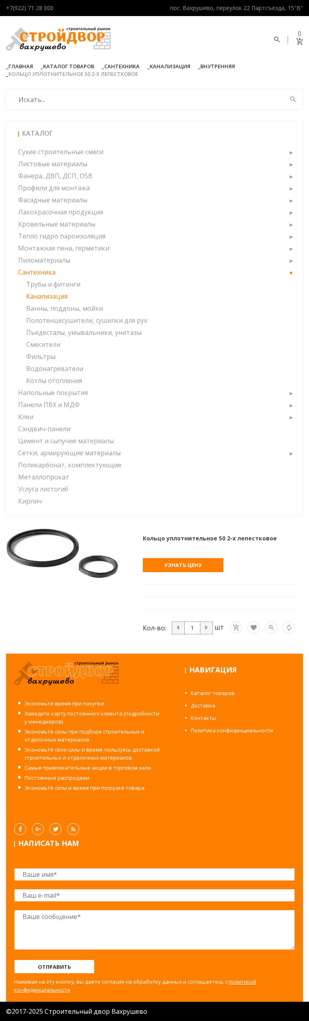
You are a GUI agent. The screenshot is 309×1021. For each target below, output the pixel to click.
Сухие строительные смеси (60, 151)
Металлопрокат (43, 477)
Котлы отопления (54, 380)
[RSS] (73, 829)
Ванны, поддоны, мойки (64, 308)
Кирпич (30, 501)
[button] (291, 152)
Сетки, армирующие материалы (69, 452)
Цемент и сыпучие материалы (66, 440)
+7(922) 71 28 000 (30, 8)
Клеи (25, 416)
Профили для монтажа (54, 187)
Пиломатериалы (44, 260)
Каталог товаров (68, 66)
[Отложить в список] (253, 628)
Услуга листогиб (43, 489)
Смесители (43, 344)
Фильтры (41, 356)
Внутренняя (217, 66)
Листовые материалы (52, 163)
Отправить (54, 966)
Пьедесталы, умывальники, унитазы (84, 332)
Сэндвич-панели (44, 428)
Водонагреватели (54, 368)
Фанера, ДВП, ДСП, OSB (55, 175)
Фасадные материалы (52, 200)
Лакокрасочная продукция (60, 212)
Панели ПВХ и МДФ (49, 404)
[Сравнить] (289, 628)
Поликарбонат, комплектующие (70, 465)
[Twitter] (55, 829)
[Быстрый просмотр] (271, 628)
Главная (20, 66)
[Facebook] (20, 829)
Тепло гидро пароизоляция (61, 236)
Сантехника (122, 66)
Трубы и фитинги (53, 284)
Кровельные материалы (56, 224)
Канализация (170, 66)
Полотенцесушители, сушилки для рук (87, 320)
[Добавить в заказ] (236, 628)
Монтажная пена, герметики (63, 248)
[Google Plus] (38, 829)
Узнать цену (183, 565)
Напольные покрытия (53, 392)
